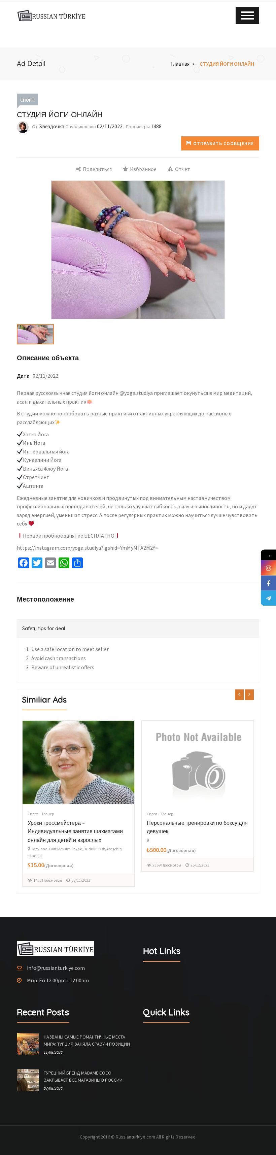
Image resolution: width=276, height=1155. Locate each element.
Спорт (27, 100)
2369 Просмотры (47, 865)
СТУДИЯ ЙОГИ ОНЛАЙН (227, 63)
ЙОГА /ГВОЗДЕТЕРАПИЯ (180, 822)
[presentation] (239, 694)
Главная (180, 63)
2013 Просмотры (166, 848)
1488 (156, 126)
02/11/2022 (110, 126)
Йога (165, 813)
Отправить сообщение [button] (223, 143)
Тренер (47, 813)
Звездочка (51, 126)
